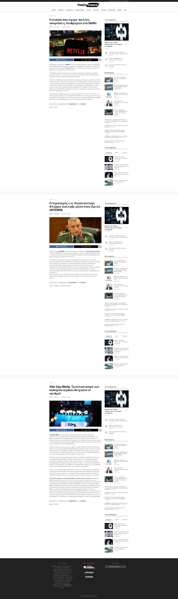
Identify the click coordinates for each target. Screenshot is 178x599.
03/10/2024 (63, 397)
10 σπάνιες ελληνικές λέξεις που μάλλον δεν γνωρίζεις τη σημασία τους (118, 53)
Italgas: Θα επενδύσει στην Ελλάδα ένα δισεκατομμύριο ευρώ (121, 94)
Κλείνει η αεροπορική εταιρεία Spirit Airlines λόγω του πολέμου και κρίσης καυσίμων (121, 112)
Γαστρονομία (69, 10)
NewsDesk (57, 27)
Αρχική (54, 10)
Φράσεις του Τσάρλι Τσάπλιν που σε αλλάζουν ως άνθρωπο (113, 44)
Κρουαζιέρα (112, 10)
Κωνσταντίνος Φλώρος (65, 285)
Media (54, 15)
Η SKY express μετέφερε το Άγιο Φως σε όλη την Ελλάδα (116, 126)
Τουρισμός (61, 10)
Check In (120, 10)
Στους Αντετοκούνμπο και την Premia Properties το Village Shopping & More (121, 86)
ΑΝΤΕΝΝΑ (56, 285)
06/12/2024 (117, 89)
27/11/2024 (117, 105)
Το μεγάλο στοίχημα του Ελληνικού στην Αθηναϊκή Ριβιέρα (120, 78)
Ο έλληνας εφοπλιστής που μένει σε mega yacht (121, 181)
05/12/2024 (117, 97)
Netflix (55, 107)
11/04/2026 (112, 127)
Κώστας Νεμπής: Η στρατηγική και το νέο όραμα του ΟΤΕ (121, 102)
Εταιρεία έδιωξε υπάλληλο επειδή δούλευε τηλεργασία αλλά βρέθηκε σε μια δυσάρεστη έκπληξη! (116, 121)
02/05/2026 (117, 116)
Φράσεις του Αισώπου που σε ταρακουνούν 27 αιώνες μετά (116, 59)
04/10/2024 (63, 213)
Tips (125, 10)
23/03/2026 (117, 81)
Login (127, 1)
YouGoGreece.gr (67, 584)
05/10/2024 (63, 27)
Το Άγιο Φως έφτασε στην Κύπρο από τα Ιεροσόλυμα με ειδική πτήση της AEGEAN (115, 130)
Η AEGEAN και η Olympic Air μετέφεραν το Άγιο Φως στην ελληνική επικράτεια (116, 136)
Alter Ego (56, 504)
